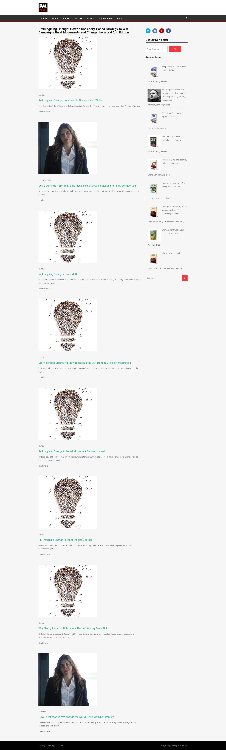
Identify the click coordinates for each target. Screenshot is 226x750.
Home (44, 18)
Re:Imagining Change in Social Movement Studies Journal (71, 451)
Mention (42, 95)
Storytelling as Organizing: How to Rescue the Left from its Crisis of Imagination (84, 362)
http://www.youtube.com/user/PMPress (161, 30)
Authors (78, 18)
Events (90, 18)
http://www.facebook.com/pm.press (168, 30)
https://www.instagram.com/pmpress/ (154, 30)
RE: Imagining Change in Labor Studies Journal (65, 539)
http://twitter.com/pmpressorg (148, 30)
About (55, 18)
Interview (42, 180)
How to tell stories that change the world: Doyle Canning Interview (76, 717)
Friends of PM (105, 18)
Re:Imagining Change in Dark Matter (58, 274)
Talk (49, 180)
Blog (119, 18)
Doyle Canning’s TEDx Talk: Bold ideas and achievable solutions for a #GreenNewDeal (87, 185)
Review (41, 269)
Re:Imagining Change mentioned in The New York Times (70, 100)
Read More (43, 111)
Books (66, 18)
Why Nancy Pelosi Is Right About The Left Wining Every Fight (73, 628)
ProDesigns (183, 745)
